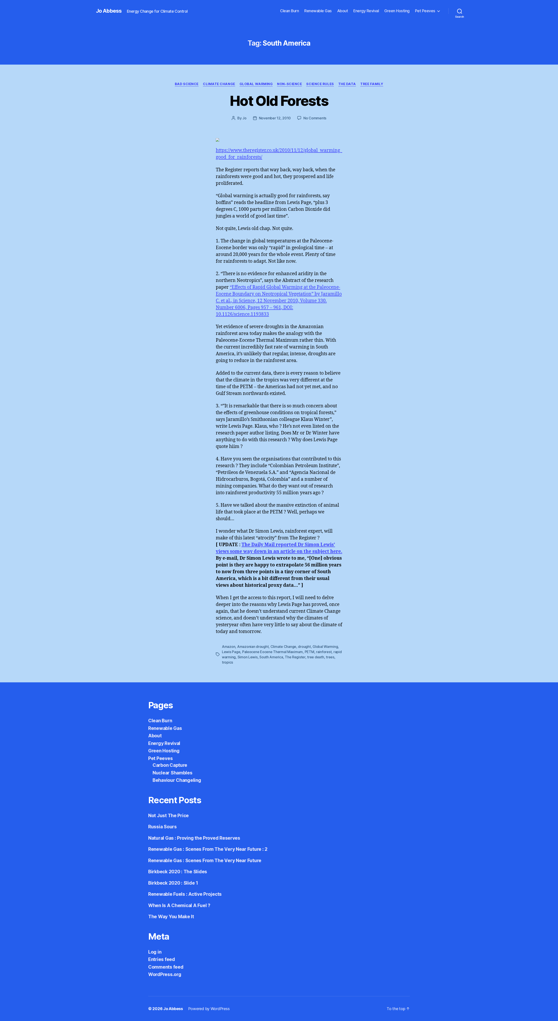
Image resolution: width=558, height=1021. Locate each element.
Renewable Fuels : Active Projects (185, 894)
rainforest (324, 652)
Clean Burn (289, 11)
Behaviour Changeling (177, 780)
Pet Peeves (425, 11)
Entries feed (161, 959)
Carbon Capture (170, 765)
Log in (154, 952)
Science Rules (320, 84)
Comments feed (166, 967)
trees (330, 657)
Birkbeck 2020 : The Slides (177, 871)
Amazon (228, 646)
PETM (309, 652)
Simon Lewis (248, 657)
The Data (347, 84)
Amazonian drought (253, 646)
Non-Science (289, 84)
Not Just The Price (168, 815)
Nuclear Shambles (172, 773)
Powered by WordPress (209, 1008)
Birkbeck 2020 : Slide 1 (173, 883)
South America (271, 657)
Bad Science (187, 84)
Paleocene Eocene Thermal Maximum (272, 652)
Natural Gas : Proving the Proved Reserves (194, 838)
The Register (295, 657)
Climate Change (219, 84)
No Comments (314, 118)
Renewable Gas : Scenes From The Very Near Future (204, 860)
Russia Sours (162, 826)
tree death (315, 657)
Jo (244, 118)
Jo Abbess (109, 11)
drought (304, 646)
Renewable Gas (318, 11)
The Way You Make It (171, 916)
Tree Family (371, 84)
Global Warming (256, 84)
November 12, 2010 (275, 118)
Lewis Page (231, 652)
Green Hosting (397, 11)
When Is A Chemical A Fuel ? (179, 905)
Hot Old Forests (279, 100)
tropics (227, 662)
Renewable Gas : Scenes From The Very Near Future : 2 (207, 849)
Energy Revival (366, 11)
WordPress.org (164, 974)
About (342, 11)
